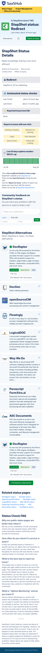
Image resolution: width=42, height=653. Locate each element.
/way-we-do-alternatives (12, 356)
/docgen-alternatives (10, 284)
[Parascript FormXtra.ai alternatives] (5, 390)
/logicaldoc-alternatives (11, 330)
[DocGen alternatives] (5, 288)
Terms (35, 650)
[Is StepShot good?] (18, 38)
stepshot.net (25, 176)
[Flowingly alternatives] (5, 316)
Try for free (14, 270)
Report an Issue (33, 38)
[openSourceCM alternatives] (5, 300)
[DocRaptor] (5, 248)
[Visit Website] (39, 286)
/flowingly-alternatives (10, 312)
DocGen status (25, 497)
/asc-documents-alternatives (13, 413)
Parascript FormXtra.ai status (13, 504)
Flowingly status (29, 499)
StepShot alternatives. (26, 188)
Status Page (9, 650)
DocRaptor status (9, 497)
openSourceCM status (11, 499)
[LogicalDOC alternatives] (5, 334)
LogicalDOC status (9, 502)
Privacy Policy (27, 650)
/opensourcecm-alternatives (13, 297)
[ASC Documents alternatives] (5, 417)
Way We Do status (27, 502)
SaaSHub (18, 650)
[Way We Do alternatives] (5, 359)
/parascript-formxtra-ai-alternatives (16, 386)
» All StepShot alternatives (21, 483)
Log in (4, 217)
